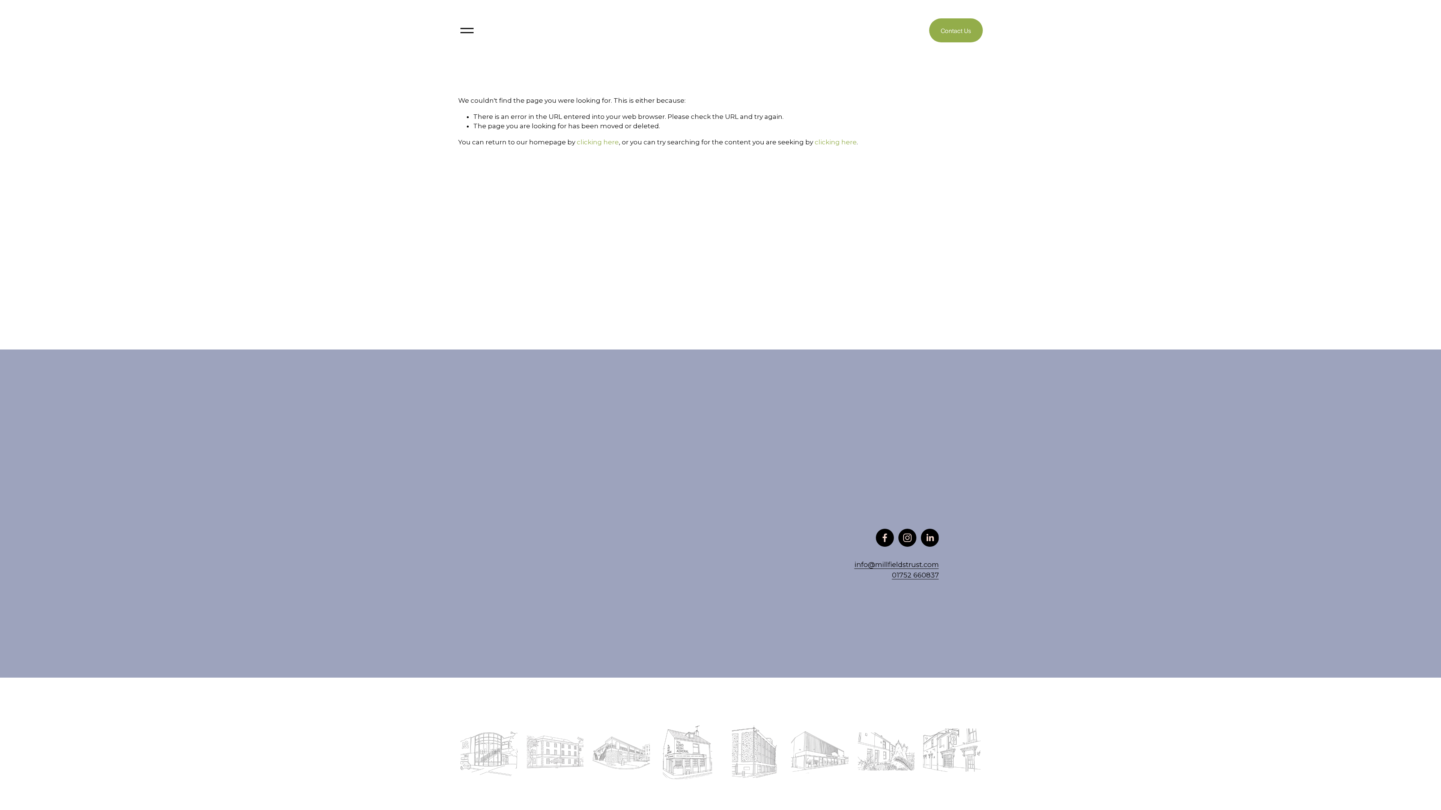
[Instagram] (907, 538)
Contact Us (956, 30)
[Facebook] (885, 538)
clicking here (598, 142)
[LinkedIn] (930, 538)
